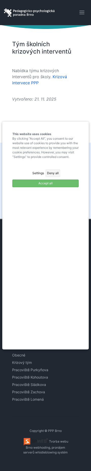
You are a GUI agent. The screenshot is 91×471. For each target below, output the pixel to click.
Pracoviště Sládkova (29, 384)
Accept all (45, 183)
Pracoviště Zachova (28, 392)
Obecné (18, 355)
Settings (38, 173)
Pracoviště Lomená (28, 399)
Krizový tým (22, 362)
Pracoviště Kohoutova (30, 377)
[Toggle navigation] (82, 12)
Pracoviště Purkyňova (30, 370)
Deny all (53, 173)
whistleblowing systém (51, 452)
